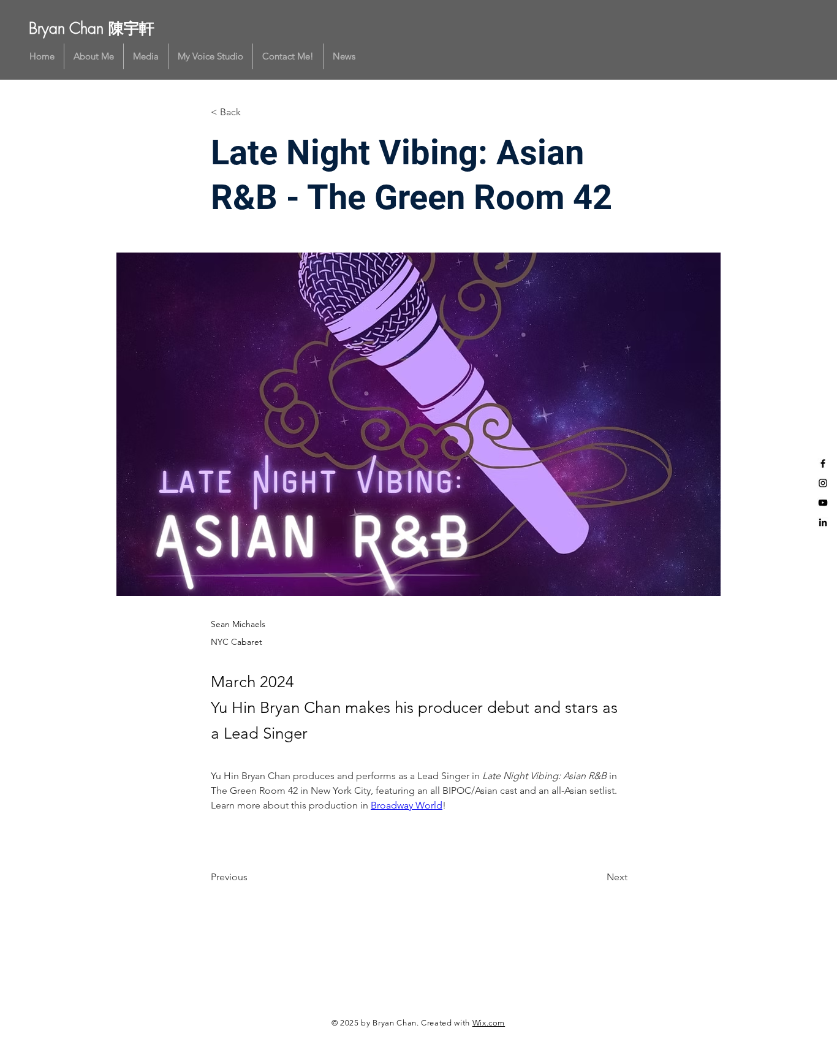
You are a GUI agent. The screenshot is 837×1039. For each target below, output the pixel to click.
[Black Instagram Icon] (822, 483)
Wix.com (489, 1022)
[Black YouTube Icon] (822, 502)
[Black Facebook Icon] (822, 463)
